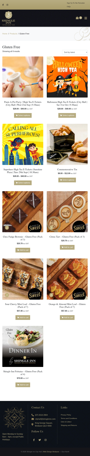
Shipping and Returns (69, 425)
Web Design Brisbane (51, 452)
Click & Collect (66, 422)
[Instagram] (7, 5)
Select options (24, 115)
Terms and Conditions (69, 418)
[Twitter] (39, 440)
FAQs (69, 6)
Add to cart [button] (24, 250)
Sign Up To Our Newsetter (76, 3)
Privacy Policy (66, 415)
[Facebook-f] (3, 5)
